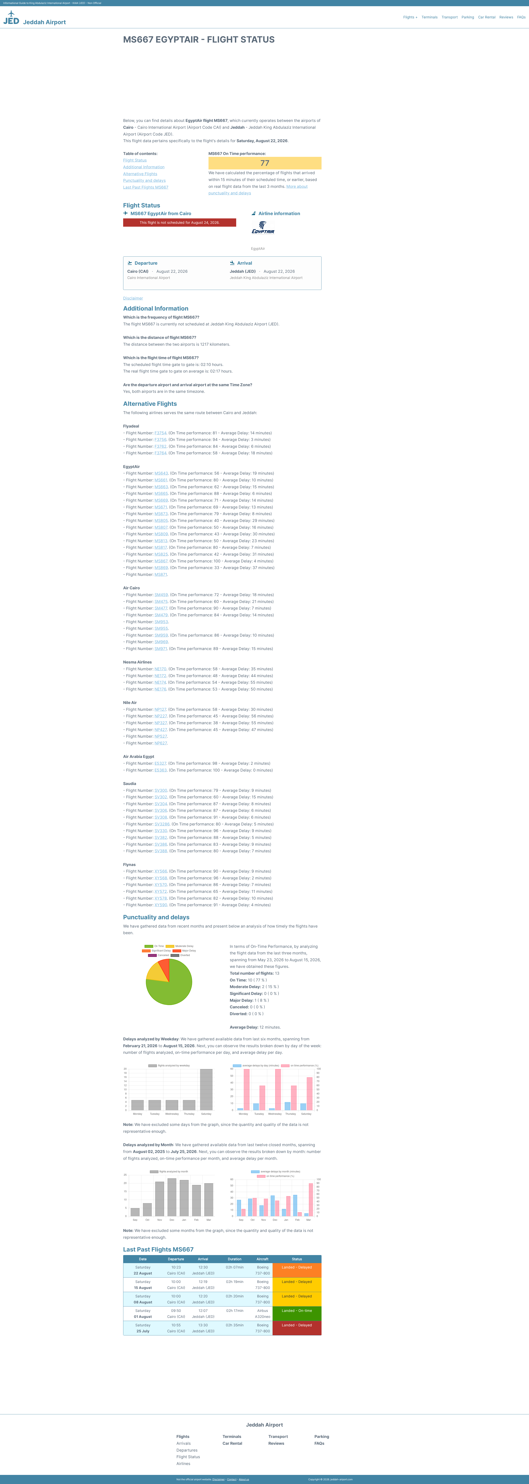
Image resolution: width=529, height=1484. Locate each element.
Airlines (183, 1463)
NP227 (161, 715)
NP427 (161, 729)
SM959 (161, 635)
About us (244, 1479)
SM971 (161, 648)
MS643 (161, 473)
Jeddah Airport (44, 22)
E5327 (160, 763)
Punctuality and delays (144, 180)
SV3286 (162, 824)
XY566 (161, 871)
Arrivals (183, 1443)
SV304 (161, 803)
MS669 (161, 500)
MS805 (161, 520)
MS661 (161, 480)
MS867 (161, 561)
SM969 (161, 641)
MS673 (161, 513)
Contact (231, 1479)
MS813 (161, 540)
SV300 (161, 790)
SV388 (161, 850)
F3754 (160, 432)
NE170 (160, 668)
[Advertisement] (264, 83)
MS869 (161, 567)
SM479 (161, 614)
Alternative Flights (140, 173)
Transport (450, 17)
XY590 (161, 904)
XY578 (161, 898)
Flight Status (135, 160)
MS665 (161, 493)
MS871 (161, 574)
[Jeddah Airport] (11, 17)
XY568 (161, 877)
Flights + (410, 17)
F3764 (160, 452)
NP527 (161, 736)
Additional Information (143, 166)
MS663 (161, 486)
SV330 (161, 830)
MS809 (161, 533)
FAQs (521, 17)
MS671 (161, 507)
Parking (468, 17)
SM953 (161, 621)
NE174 (160, 682)
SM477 (161, 608)
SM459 (161, 594)
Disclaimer (218, 1479)
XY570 (161, 884)
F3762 (161, 446)
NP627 (161, 743)
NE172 (160, 675)
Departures (187, 1450)
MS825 (161, 554)
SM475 (161, 601)
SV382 (161, 837)
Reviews (506, 17)
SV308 (161, 817)
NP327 (161, 722)
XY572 (161, 891)
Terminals (430, 17)
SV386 (161, 844)
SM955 (161, 628)
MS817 (161, 547)
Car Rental (487, 17)
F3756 (160, 439)
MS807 (161, 527)
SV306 (161, 810)
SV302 (161, 796)
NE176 (160, 689)
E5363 (161, 770)
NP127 (160, 709)
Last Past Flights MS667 (145, 187)
